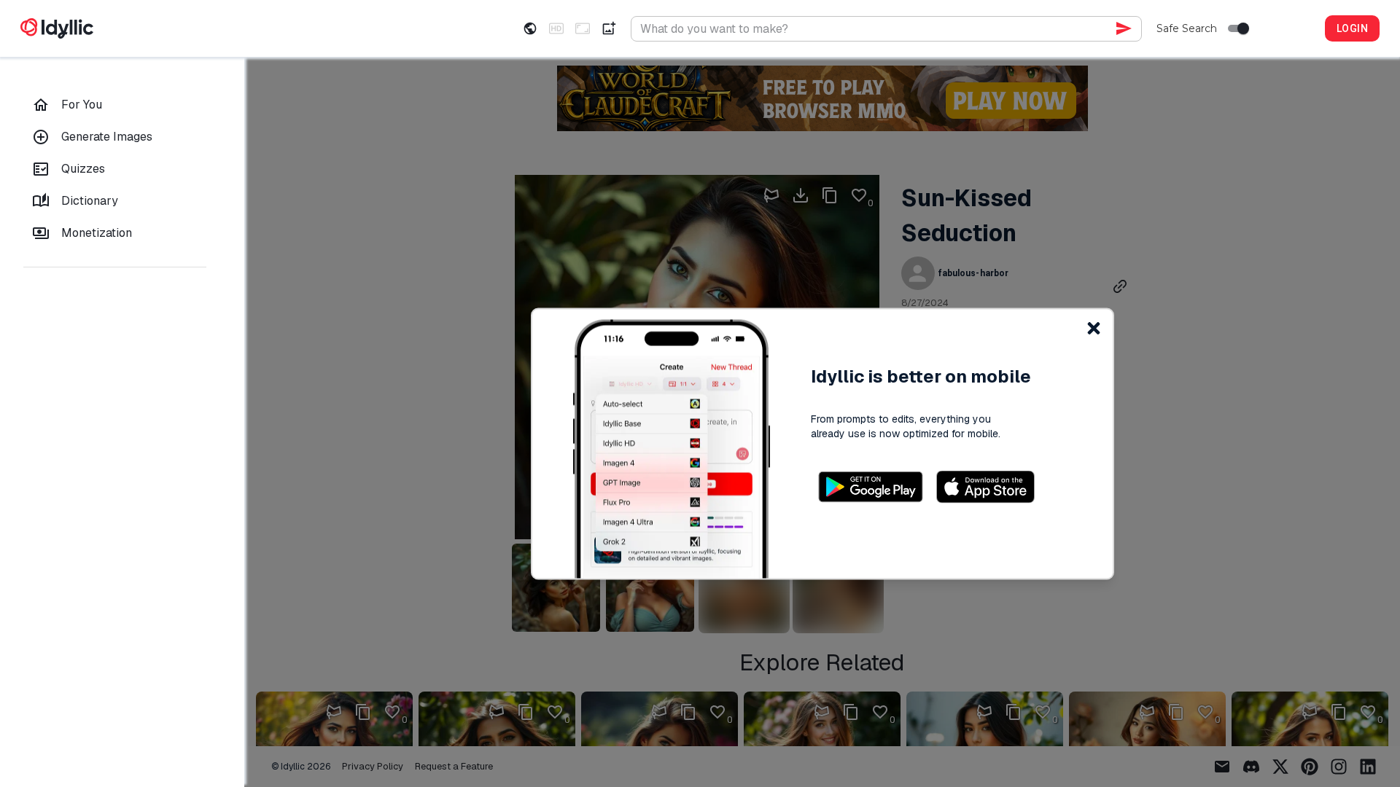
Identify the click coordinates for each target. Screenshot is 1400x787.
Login (1352, 28)
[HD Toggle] (556, 28)
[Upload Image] (609, 28)
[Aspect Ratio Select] (582, 28)
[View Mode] (530, 28)
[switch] (1243, 28)
